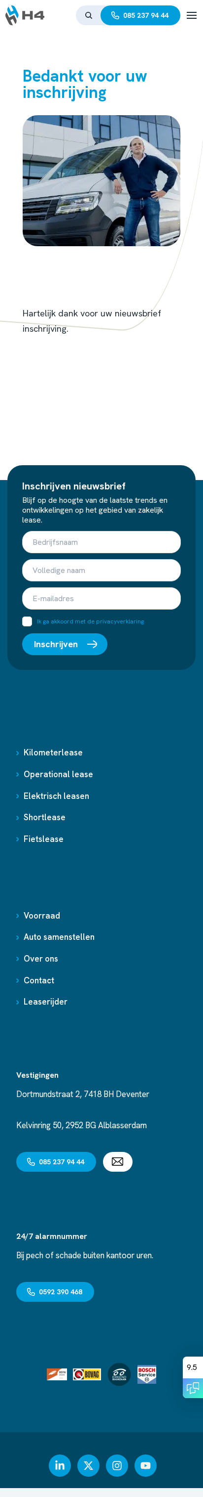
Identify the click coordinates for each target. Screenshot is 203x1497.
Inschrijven (56, 644)
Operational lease (58, 774)
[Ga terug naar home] (24, 15)
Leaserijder (46, 1001)
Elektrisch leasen (56, 796)
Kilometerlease (53, 752)
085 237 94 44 (146, 15)
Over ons (41, 958)
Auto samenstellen (59, 936)
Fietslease (44, 839)
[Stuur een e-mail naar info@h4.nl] (118, 1162)
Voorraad (42, 915)
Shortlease (45, 817)
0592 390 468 (60, 1291)
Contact (39, 980)
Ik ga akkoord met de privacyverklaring (90, 621)
